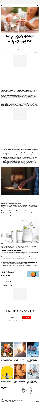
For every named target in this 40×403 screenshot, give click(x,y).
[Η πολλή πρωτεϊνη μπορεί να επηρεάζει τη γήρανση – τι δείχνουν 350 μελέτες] (7, 349)
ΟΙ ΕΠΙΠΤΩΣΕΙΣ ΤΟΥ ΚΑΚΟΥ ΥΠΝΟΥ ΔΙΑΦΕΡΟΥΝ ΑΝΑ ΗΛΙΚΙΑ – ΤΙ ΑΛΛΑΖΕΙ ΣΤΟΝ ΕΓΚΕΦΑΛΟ (32, 360)
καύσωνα (29, 96)
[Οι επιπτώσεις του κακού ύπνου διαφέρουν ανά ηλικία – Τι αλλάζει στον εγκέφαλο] (33, 349)
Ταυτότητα (23, 388)
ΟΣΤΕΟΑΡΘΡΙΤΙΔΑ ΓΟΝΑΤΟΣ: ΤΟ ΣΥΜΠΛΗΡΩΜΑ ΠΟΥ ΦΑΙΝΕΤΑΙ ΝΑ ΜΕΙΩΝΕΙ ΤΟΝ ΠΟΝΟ (32, 382)
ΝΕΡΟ (6, 285)
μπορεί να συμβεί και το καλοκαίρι (21, 160)
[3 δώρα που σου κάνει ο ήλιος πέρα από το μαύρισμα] (20, 349)
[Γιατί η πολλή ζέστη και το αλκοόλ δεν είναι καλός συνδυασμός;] (33, 274)
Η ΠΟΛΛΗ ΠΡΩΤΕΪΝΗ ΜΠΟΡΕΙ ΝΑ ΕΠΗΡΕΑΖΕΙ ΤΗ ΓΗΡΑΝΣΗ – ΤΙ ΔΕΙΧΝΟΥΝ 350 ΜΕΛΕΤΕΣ (6, 360)
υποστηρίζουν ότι (30, 104)
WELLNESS (3, 285)
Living (30, 393)
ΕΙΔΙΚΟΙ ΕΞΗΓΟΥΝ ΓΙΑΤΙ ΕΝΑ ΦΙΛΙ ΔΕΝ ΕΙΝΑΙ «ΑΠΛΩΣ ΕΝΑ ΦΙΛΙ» (19, 382)
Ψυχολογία (31, 388)
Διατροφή (31, 390)
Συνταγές (31, 391)
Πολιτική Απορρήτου (24, 390)
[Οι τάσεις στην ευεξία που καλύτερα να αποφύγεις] (7, 371)
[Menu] (20, 5)
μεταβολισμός (11, 202)
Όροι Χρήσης (23, 391)
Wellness (20, 47)
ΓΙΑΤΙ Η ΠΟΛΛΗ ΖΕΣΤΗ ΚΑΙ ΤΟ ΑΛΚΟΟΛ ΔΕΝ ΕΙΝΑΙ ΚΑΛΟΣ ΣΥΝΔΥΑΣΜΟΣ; (8, 273)
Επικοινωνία (23, 393)
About (22, 387)
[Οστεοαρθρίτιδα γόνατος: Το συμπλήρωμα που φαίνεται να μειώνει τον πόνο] (33, 371)
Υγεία (30, 387)
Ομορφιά (31, 392)
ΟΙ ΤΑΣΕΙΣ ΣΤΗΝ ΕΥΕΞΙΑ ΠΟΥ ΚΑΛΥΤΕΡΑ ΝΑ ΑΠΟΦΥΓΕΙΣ (6, 381)
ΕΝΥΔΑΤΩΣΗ (10, 285)
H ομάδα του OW (24, 389)
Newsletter (23, 392)
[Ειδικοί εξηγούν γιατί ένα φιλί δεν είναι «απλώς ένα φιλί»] (20, 371)
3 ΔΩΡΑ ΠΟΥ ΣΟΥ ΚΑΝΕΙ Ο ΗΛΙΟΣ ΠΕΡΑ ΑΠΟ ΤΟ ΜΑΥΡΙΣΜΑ (19, 360)
